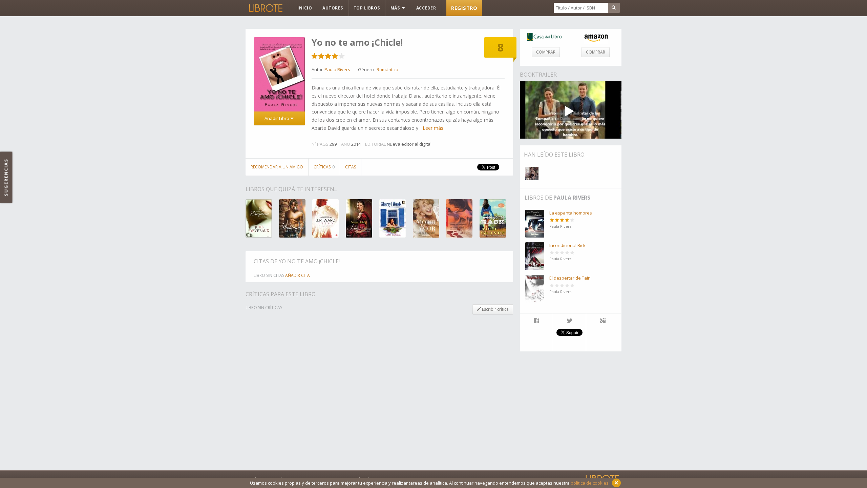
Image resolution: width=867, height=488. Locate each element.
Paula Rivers (571, 197)
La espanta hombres (570, 213)
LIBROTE (265, 8)
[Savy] (531, 173)
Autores (332, 8)
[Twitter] (569, 321)
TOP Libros (367, 8)
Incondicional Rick (567, 245)
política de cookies (590, 483)
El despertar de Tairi (570, 278)
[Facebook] (536, 321)
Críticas (324, 167)
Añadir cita (297, 275)
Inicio (304, 8)
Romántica (387, 69)
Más (395, 8)
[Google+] (602, 321)
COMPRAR (545, 52)
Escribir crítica (495, 309)
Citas (350, 167)
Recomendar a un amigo (277, 167)
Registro (464, 7)
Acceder (426, 8)
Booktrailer (538, 74)
